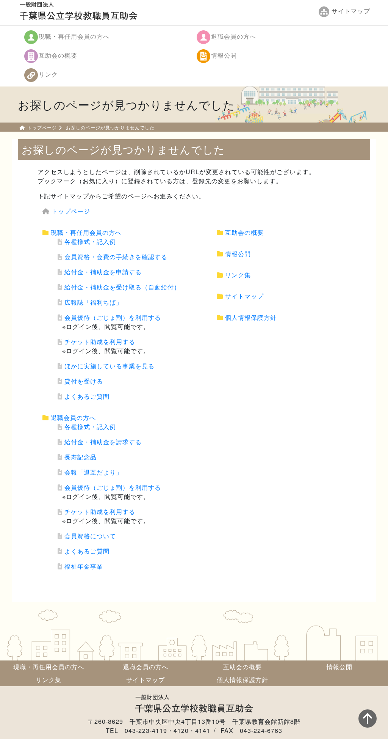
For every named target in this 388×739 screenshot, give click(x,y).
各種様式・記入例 (90, 241)
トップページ (42, 127)
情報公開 (224, 55)
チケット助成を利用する (99, 341)
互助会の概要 (58, 55)
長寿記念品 (80, 457)
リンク (48, 74)
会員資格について (90, 535)
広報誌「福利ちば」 (93, 302)
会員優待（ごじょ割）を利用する (112, 317)
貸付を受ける (83, 381)
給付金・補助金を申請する (103, 271)
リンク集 (238, 274)
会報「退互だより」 (93, 472)
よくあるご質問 (87, 396)
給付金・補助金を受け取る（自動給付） (122, 287)
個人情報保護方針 (251, 317)
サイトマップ (244, 296)
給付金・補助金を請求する (103, 441)
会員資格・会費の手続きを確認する (115, 256)
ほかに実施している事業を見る (109, 366)
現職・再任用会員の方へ (74, 36)
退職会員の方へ (233, 36)
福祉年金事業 (83, 566)
